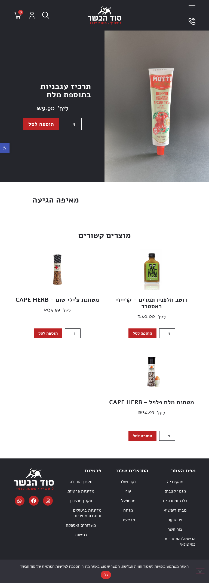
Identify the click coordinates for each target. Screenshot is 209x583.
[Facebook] (34, 501)
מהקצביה (175, 481)
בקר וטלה (128, 481)
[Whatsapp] (19, 501)
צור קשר (175, 529)
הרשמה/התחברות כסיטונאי (180, 541)
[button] (5, 148)
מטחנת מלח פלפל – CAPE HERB (151, 402)
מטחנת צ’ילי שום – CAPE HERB (57, 300)
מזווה (128, 510)
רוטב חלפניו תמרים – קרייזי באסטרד (152, 303)
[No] (200, 571)
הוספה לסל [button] (142, 333)
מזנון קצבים (175, 491)
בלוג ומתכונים (175, 500)
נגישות (81, 534)
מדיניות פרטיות (80, 491)
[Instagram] (48, 501)
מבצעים (128, 519)
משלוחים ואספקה (81, 525)
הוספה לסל (41, 124)
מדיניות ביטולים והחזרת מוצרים (87, 513)
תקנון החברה (81, 481)
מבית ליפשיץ (175, 510)
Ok (105, 575)
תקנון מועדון (81, 500)
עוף (128, 491)
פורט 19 (175, 519)
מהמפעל (128, 500)
